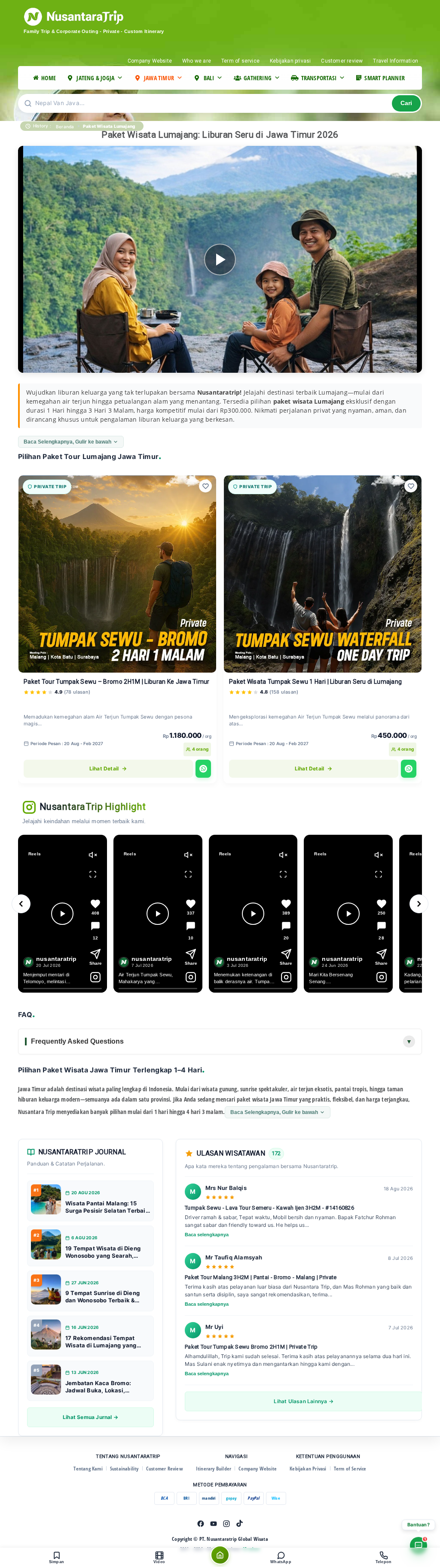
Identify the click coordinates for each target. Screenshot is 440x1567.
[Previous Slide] (21, 903)
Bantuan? (418, 1525)
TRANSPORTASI (318, 78)
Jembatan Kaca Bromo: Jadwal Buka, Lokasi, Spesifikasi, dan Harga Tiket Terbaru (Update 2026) (105, 1387)
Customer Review (164, 1468)
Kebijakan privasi (290, 61)
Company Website (150, 61)
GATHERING (258, 78)
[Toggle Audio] (93, 855)
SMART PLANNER (384, 78)
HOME (48, 78)
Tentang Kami (87, 1468)
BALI (209, 78)
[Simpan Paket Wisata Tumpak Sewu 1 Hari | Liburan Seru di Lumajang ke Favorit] (410, 486)
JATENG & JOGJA (95, 78)
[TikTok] (239, 1524)
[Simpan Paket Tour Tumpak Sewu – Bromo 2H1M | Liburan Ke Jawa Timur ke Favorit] (205, 486)
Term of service (240, 61)
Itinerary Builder (213, 1468)
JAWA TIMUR (159, 78)
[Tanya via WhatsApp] (203, 769)
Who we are (196, 61)
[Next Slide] (418, 903)
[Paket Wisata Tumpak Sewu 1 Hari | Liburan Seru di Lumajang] (323, 574)
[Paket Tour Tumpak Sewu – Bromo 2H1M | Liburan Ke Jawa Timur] (117, 574)
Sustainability (124, 1468)
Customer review (342, 61)
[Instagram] (226, 1524)
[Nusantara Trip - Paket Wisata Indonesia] (106, 17)
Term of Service (350, 1468)
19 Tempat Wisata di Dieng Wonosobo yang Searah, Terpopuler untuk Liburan (103, 1252)
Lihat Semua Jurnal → (90, 1417)
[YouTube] (213, 1524)
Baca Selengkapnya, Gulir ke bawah (67, 442)
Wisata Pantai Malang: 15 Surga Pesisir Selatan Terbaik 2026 (107, 1207)
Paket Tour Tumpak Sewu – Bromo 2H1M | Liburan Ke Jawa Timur (117, 681)
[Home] (220, 1555)
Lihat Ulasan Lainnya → (303, 1401)
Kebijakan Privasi (308, 1468)
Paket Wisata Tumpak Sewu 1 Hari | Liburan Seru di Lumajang (315, 681)
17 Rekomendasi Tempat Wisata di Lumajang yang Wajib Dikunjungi (101, 1342)
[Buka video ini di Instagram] (95, 977)
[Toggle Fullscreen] (93, 874)
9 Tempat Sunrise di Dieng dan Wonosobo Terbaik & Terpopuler (102, 1296)
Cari (406, 103)
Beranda (65, 126)
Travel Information (395, 61)
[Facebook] (201, 1524)
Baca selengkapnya (207, 1234)
